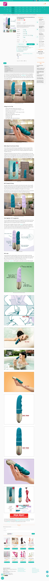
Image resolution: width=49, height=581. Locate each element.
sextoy (21, 224)
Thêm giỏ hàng (21, 44)
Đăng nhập (41, 0)
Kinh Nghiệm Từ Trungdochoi (9, 70)
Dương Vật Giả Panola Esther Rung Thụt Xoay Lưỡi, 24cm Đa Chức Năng (7, 545)
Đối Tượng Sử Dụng (7, 69)
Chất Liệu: (18, 31)
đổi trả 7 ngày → (28, 519)
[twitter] (35, 0)
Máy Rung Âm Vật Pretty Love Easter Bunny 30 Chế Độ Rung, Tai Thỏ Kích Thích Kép (31, 545)
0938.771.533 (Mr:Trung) (10, 0)
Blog (42, 7)
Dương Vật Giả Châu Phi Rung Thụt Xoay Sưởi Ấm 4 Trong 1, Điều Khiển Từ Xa (23, 545)
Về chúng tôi (7, 9)
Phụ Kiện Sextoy (37, 9)
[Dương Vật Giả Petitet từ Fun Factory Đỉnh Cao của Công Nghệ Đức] (5, 4)
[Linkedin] (23, 60)
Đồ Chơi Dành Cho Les (16, 9)
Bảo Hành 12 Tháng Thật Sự (41, 34)
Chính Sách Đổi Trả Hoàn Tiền (21, 571)
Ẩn (8, 66)
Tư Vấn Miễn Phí (41, 49)
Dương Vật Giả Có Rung (15, 14)
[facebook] (34, 0)
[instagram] (38, 0)
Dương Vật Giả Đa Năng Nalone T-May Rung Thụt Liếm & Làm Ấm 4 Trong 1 (15, 558)
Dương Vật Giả (13, 9)
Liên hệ (44, 8)
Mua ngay (30, 44)
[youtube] (37, 0)
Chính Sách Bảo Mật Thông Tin (22, 569)
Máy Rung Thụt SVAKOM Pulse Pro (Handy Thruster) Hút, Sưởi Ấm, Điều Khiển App (15, 545)
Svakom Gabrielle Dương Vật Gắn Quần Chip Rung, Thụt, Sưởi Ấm (31, 558)
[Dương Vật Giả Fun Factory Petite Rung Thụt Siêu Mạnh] (9, 23)
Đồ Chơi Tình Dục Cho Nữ (35, 570)
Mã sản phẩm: (19, 23)
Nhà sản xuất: (19, 22)
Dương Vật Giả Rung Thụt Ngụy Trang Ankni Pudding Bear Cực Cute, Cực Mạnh (7, 558)
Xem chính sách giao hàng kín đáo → (21, 519)
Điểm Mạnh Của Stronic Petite (9, 68)
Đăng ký (45, 0)
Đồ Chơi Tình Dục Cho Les (35, 569)
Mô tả (5, 63)
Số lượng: (18, 41)
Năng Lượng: (18, 33)
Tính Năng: (18, 29)
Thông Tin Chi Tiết (7, 67)
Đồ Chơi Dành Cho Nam (27, 9)
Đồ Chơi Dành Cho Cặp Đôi (30, 9)
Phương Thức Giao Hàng (21, 570)
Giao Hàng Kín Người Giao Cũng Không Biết (41, 27)
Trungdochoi (23, 75)
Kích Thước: (18, 35)
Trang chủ (4, 8)
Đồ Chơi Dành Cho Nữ (23, 9)
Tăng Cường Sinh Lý (34, 9)
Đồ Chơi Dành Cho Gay (20, 9)
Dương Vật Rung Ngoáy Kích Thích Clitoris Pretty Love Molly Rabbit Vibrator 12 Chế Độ (23, 558)
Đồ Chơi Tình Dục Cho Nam (35, 571)
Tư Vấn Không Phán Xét (41, 19)
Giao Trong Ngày (41, 41)
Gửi (33, 533)
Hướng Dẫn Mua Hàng (21, 568)
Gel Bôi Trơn (40, 9)
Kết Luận (6, 71)
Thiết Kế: (18, 37)
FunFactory (30, 53)
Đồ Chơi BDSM (10, 9)
